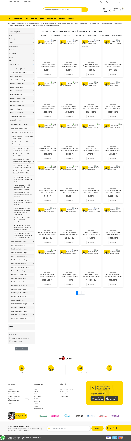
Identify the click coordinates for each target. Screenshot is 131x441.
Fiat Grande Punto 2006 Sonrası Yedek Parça (22, 143)
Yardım (112, 2)
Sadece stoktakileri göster (20, 338)
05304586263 (103, 388)
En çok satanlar (55, 36)
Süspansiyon (13, 46)
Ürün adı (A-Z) (68, 36)
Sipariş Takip (104, 2)
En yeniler (43, 36)
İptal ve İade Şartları (14, 396)
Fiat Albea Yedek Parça (19, 311)
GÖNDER (97, 428)
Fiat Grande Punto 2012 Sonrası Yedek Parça (22, 137)
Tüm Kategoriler (17, 18)
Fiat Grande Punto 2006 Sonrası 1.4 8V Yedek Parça (22, 161)
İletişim (119, 2)
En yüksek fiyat (104, 36)
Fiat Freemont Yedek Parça (20, 267)
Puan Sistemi (64, 396)
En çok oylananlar (117, 36)
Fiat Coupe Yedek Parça (19, 256)
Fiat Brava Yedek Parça (19, 249)
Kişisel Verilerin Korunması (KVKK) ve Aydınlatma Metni (19, 400)
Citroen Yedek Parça (17, 83)
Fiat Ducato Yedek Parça (19, 260)
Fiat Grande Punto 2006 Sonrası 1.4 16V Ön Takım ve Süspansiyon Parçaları (23, 187)
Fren (10, 35)
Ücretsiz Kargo (17, 341)
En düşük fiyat (92, 36)
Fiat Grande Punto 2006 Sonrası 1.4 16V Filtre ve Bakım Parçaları (23, 202)
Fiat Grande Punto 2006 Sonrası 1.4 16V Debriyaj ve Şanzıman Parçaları (22, 228)
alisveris (63, 384)
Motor (11, 57)
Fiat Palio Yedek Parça (18, 278)
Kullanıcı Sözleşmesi (14, 394)
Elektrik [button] (62, 18)
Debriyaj (12, 39)
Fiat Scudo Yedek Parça (19, 318)
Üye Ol (114, 11)
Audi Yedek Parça (16, 76)
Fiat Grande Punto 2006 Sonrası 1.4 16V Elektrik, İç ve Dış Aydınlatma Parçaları (23, 235)
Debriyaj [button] (34, 18)
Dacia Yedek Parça (16, 87)
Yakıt (11, 43)
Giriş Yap (115, 9)
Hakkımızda (11, 389)
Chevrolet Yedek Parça (18, 80)
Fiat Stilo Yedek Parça (18, 289)
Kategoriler (38, 384)
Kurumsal (11, 384)
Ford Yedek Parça (16, 91)
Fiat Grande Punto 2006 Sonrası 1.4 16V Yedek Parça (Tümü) (23, 179)
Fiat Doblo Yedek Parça (19, 304)
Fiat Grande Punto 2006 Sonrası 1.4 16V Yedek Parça (22, 172)
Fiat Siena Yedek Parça (18, 242)
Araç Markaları (14, 64)
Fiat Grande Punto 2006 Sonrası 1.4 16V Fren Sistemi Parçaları (23, 195)
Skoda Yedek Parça (16, 113)
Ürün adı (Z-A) (80, 36)
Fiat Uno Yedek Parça (18, 300)
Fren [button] (26, 18)
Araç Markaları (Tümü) (18, 69)
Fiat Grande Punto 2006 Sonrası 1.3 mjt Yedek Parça (22, 166)
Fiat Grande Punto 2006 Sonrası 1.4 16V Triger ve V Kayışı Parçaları (22, 220)
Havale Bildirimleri (65, 394)
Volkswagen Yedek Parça (18, 116)
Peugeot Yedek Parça (17, 98)
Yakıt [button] (42, 18)
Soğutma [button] (71, 18)
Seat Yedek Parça (16, 109)
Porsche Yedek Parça (17, 102)
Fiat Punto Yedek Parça (19, 128)
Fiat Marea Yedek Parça (19, 275)
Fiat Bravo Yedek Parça (19, 253)
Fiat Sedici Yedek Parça (19, 285)
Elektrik (11, 50)
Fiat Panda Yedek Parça (19, 282)
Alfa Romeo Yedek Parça (18, 73)
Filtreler (11, 61)
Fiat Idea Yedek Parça (18, 271)
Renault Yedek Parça (17, 105)
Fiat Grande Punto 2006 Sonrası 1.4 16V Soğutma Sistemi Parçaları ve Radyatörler (22, 211)
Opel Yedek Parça (16, 94)
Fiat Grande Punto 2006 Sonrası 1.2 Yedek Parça (21, 155)
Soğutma (12, 53)
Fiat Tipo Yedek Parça (18, 296)
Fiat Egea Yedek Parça (18, 307)
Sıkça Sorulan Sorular (66, 389)
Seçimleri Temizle (21, 349)
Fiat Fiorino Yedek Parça (19, 315)
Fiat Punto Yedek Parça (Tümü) (22, 132)
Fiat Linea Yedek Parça (18, 264)
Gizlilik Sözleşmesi (13, 391)
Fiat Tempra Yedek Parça (19, 293)
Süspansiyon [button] (51, 18)
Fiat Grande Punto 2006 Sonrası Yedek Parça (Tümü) (23, 149)
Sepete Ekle (47, 74)
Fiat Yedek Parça (15, 120)
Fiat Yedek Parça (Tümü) (19, 124)
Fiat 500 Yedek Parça (18, 245)
